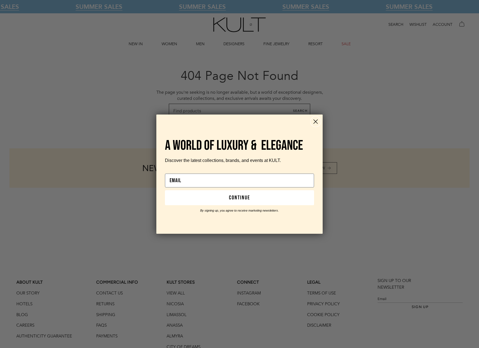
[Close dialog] (315, 121)
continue (239, 197)
